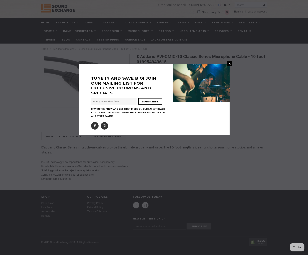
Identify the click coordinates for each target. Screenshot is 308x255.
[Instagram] (104, 125)
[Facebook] (95, 125)
